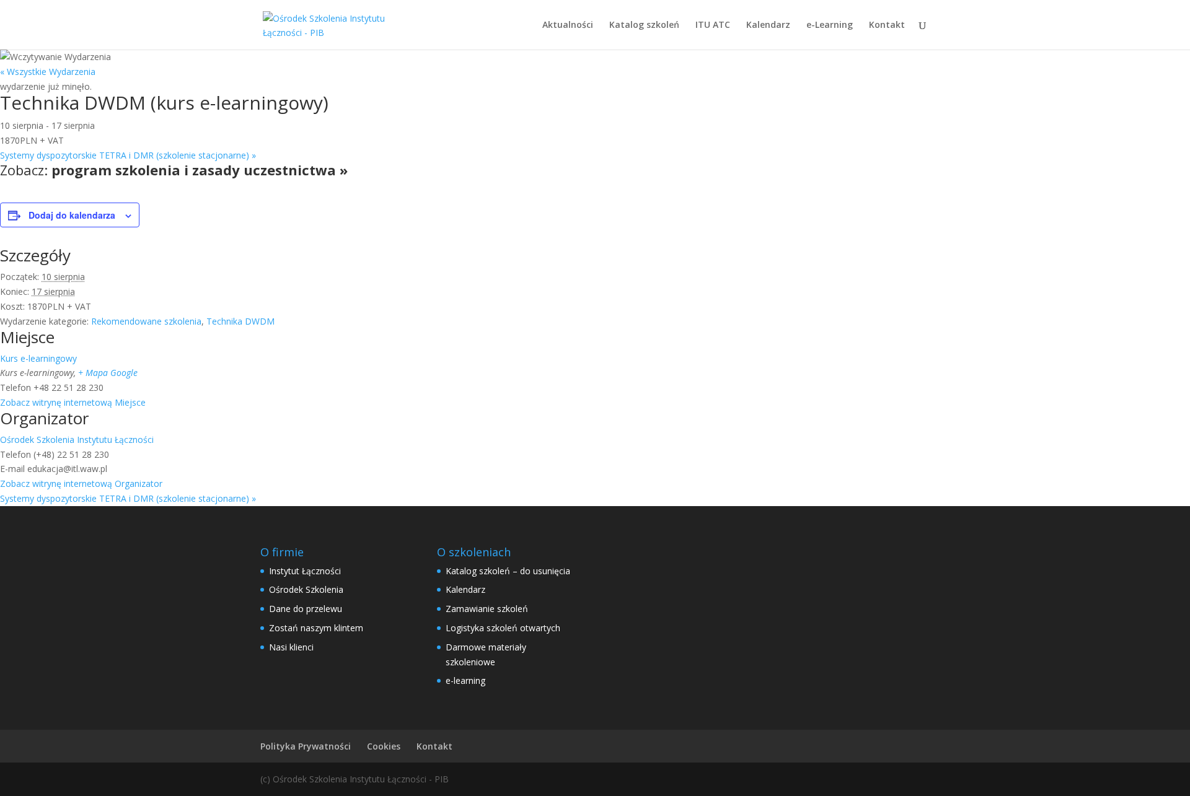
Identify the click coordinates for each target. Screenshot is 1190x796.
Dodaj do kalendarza (72, 215)
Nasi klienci (291, 647)
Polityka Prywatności (305, 746)
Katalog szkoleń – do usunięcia (508, 571)
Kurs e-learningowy (38, 358)
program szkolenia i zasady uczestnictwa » (199, 169)
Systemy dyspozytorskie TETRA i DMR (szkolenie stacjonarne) (128, 155)
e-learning (465, 680)
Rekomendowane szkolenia (146, 321)
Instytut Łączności (305, 571)
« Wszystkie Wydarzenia (47, 71)
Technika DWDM (240, 321)
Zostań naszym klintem (316, 628)
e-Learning (829, 25)
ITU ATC (712, 25)
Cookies (383, 746)
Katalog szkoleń (644, 25)
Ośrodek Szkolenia (306, 589)
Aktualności (567, 25)
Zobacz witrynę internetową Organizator (81, 483)
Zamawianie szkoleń (487, 608)
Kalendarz (768, 25)
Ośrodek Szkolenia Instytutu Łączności (77, 439)
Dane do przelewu (305, 608)
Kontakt (887, 25)
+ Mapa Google (108, 372)
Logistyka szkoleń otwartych (503, 628)
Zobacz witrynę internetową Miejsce (73, 402)
